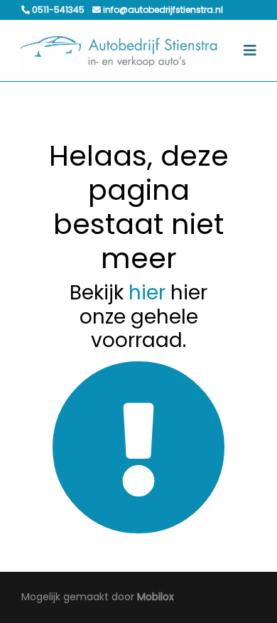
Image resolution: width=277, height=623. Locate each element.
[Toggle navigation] (250, 50)
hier (147, 293)
